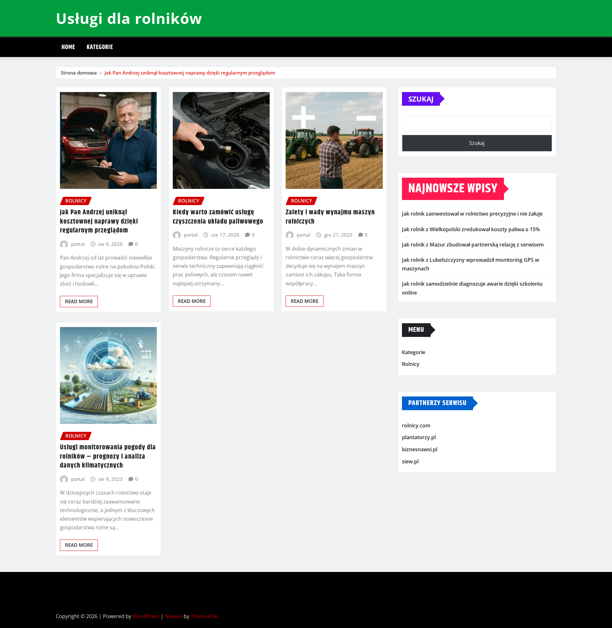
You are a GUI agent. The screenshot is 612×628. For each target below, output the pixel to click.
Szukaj (420, 98)
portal (78, 244)
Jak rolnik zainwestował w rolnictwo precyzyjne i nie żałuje (472, 213)
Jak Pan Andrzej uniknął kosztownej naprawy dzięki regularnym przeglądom (190, 72)
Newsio (173, 616)
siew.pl (410, 461)
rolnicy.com (416, 425)
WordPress (146, 616)
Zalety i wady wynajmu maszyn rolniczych (330, 217)
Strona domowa (79, 72)
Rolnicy (410, 364)
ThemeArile (204, 616)
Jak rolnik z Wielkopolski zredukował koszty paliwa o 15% (471, 229)
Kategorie (100, 47)
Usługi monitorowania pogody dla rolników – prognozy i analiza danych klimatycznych (108, 456)
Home (68, 47)
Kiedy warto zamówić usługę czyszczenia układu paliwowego (218, 217)
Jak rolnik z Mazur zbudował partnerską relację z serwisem (473, 244)
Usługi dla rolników (129, 18)
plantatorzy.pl (419, 437)
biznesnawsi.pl (419, 449)
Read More (79, 301)
